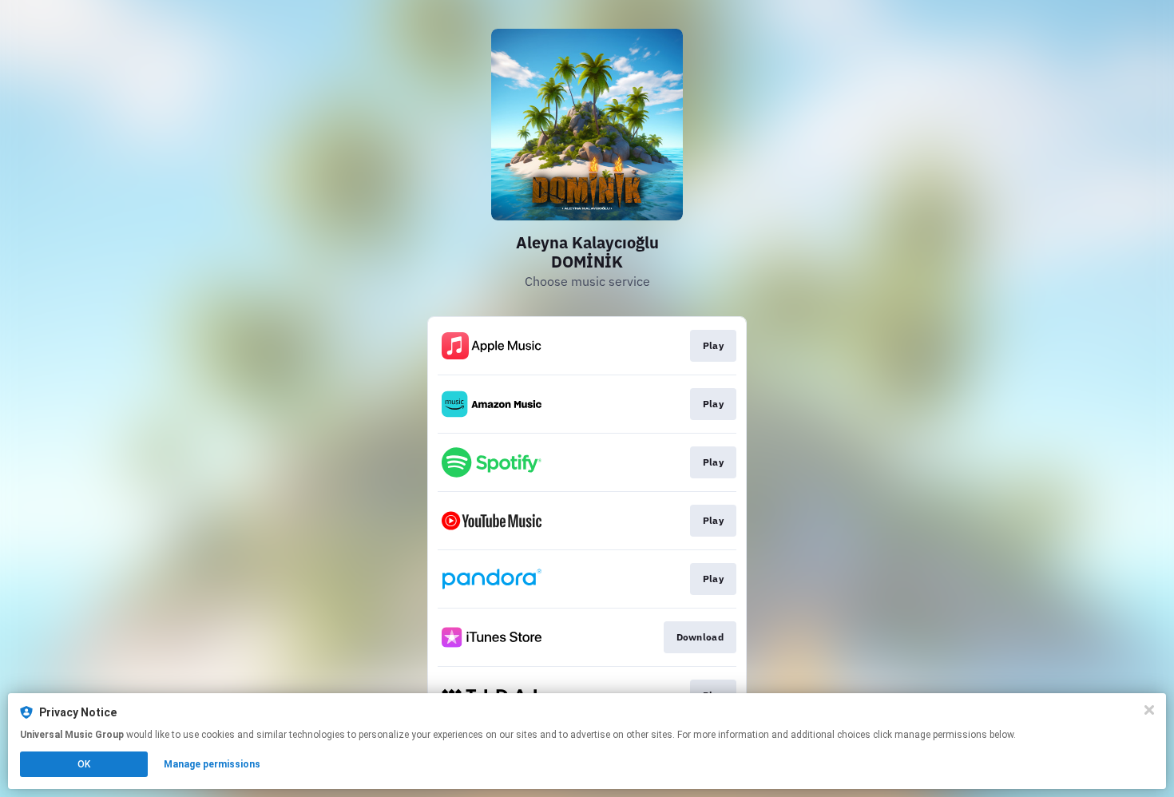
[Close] (1149, 710)
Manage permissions (212, 764)
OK (83, 764)
